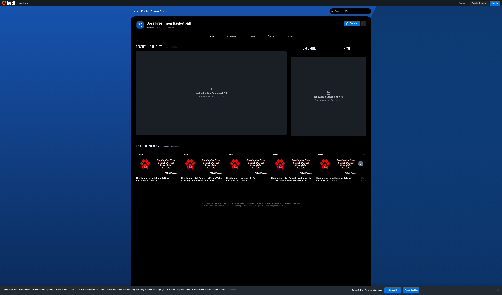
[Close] (498, 290)
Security (297, 204)
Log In (495, 3)
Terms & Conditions (222, 204)
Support (462, 3)
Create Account (479, 3)
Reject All (393, 290)
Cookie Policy (230, 290)
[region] (251, 290)
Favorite (354, 23)
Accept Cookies (411, 290)
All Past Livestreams (171, 146)
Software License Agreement (243, 204)
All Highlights (171, 47)
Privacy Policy (207, 204)
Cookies (288, 204)
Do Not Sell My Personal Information (269, 204)
